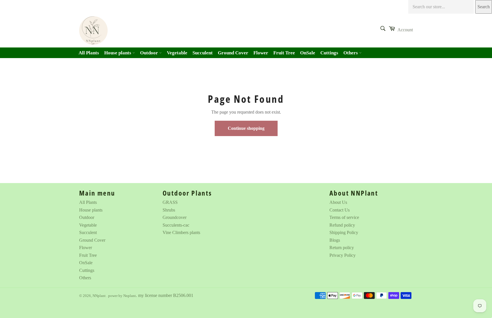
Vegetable (177, 53)
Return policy (341, 247)
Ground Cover (233, 53)
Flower (260, 53)
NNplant (99, 296)
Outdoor (149, 53)
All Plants (89, 53)
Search (483, 6)
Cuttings (329, 53)
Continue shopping (246, 128)
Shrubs (169, 210)
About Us (338, 202)
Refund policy (342, 225)
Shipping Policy (343, 232)
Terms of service (344, 217)
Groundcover (174, 217)
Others (351, 53)
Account (405, 29)
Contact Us (339, 210)
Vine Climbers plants (181, 232)
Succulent (202, 53)
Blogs (334, 240)
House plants (118, 53)
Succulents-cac (176, 225)
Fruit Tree (284, 53)
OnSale (307, 53)
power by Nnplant (122, 296)
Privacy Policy (342, 255)
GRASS (170, 202)
